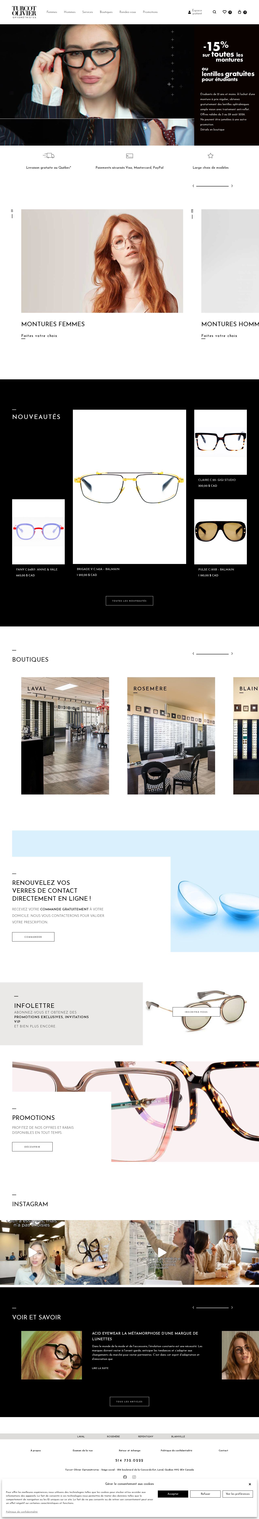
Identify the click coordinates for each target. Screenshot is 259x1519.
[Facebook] (125, 1477)
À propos (36, 1450)
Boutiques (106, 12)
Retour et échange (129, 1450)
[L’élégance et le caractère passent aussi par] (226, 1252)
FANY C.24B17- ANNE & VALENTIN (41, 569)
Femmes (52, 12)
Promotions (150, 12)
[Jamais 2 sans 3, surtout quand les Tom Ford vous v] (97, 1252)
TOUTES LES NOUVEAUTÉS (129, 601)
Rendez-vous (127, 12)
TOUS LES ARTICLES (129, 1402)
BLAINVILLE (178, 1436)
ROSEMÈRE (113, 1436)
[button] (251, 1484)
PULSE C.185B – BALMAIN (216, 569)
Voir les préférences (238, 1494)
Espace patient (197, 12)
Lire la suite (100, 1368)
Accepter (173, 1494)
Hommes (69, 12)
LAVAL (81, 1436)
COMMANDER (33, 937)
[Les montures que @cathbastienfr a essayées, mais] (32, 1252)
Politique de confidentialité (22, 1512)
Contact (223, 1450)
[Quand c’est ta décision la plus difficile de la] (162, 1252)
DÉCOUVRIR (32, 1147)
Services (87, 12)
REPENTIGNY (145, 1436)
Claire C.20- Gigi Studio (217, 480)
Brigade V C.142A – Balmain (98, 569)
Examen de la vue (82, 1450)
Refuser (205, 1494)
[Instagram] (134, 1477)
